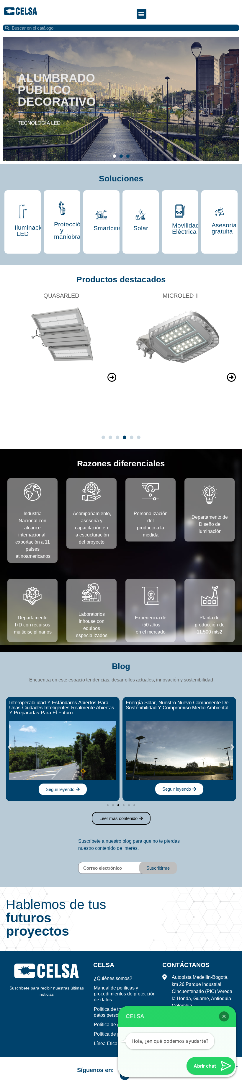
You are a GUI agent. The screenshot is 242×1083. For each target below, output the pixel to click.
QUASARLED (61, 295)
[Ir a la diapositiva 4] (124, 437)
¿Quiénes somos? (113, 978)
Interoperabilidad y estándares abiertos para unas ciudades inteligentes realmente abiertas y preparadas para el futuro (61, 707)
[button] (141, 14)
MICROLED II (181, 295)
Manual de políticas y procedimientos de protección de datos (125, 993)
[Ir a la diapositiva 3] (118, 805)
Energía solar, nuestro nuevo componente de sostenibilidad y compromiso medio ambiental (177, 705)
